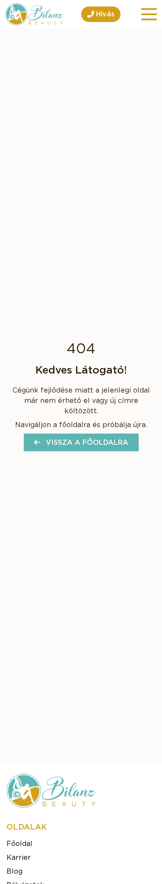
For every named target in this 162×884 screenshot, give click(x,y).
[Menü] (149, 14)
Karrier (18, 857)
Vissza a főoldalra (86, 442)
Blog (14, 871)
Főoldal (19, 843)
